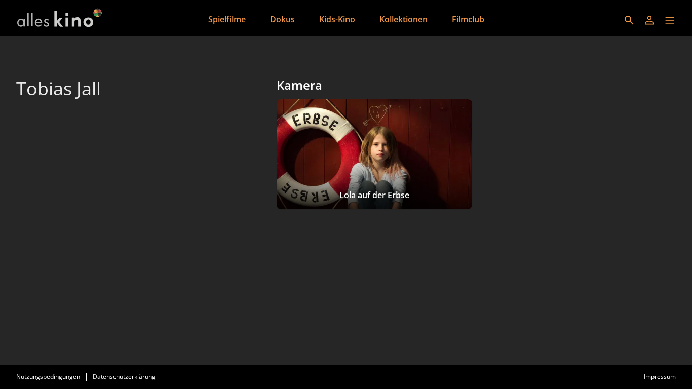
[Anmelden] (649, 20)
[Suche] (629, 20)
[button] (670, 20)
